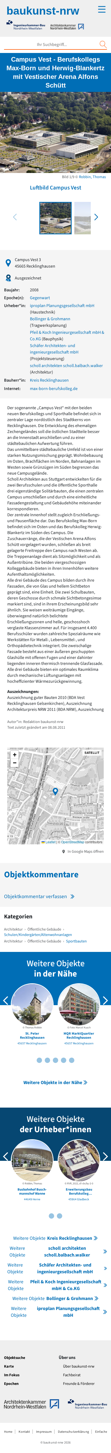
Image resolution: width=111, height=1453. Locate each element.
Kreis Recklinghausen (49, 380)
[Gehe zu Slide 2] (39, 1060)
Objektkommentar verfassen (35, 896)
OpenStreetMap (72, 841)
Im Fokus (11, 1375)
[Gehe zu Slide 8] (63, 1060)
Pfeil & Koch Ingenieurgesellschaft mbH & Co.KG (54, 1285)
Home (8, 1431)
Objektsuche (14, 1358)
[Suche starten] (103, 44)
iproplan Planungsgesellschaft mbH (62, 306)
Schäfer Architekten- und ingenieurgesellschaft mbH (50, 1268)
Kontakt (24, 1431)
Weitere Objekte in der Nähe (52, 1082)
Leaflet (50, 841)
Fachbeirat (72, 1375)
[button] (96, 217)
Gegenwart (40, 298)
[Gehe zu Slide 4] (47, 1060)
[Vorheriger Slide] (5, 1000)
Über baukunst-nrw (78, 1366)
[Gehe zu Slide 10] (71, 1060)
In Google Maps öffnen (85, 851)
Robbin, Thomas (92, 177)
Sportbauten (76, 941)
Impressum (44, 1431)
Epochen (11, 1384)
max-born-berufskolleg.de (54, 389)
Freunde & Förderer (79, 1384)
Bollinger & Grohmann (50, 319)
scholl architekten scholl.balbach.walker (66, 366)
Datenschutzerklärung (73, 1431)
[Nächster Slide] (105, 1000)
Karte (9, 1366)
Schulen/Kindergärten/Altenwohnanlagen (38, 935)
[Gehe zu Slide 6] (55, 1060)
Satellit (92, 753)
